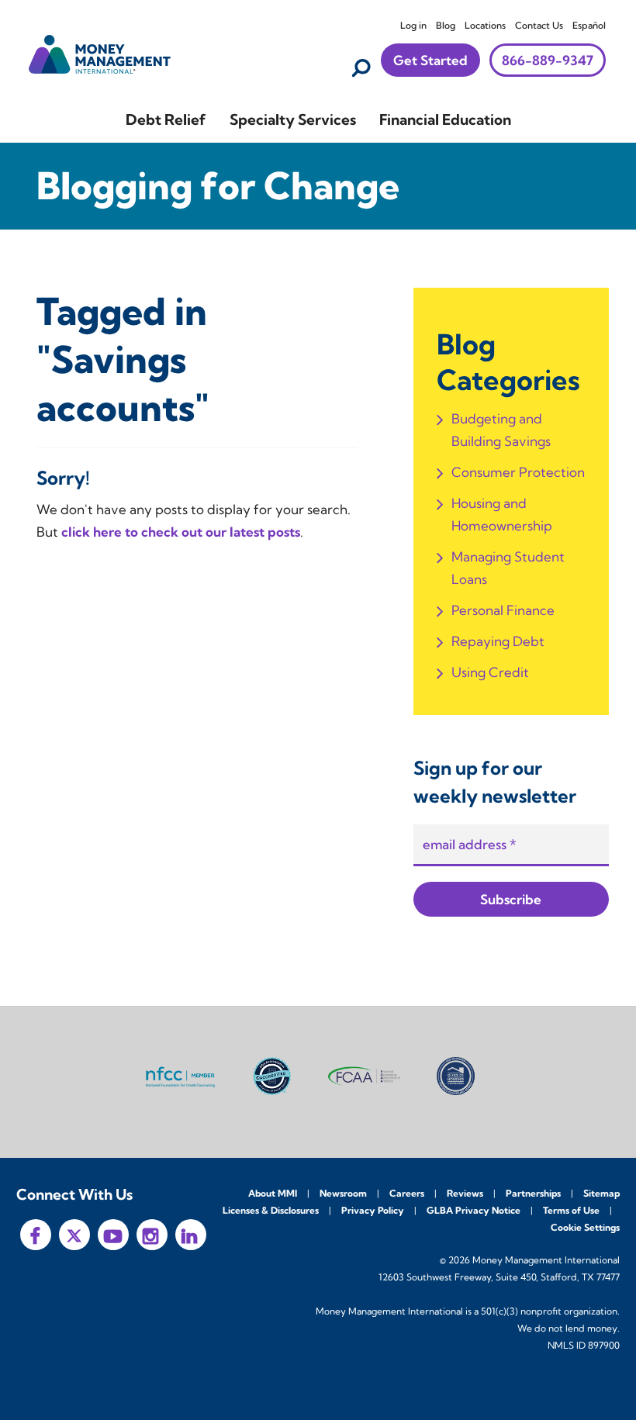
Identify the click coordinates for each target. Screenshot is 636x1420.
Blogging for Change (217, 186)
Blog (445, 25)
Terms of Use (571, 1210)
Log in (413, 25)
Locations (485, 25)
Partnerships (533, 1193)
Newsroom (343, 1193)
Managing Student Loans (508, 567)
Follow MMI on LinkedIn (190, 1234)
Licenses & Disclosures (271, 1210)
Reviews (465, 1193)
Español (589, 25)
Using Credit (490, 672)
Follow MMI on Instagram (152, 1234)
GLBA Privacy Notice (473, 1210)
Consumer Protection (518, 472)
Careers (406, 1193)
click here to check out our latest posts (180, 531)
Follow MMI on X (74, 1234)
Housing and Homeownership (501, 514)
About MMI (272, 1193)
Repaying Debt (497, 641)
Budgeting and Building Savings (501, 429)
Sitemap (601, 1193)
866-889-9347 (547, 60)
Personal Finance (503, 610)
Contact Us (539, 25)
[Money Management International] (100, 52)
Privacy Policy (372, 1210)
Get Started (430, 60)
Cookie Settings (585, 1227)
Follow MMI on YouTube (113, 1234)
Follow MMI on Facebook (35, 1234)
